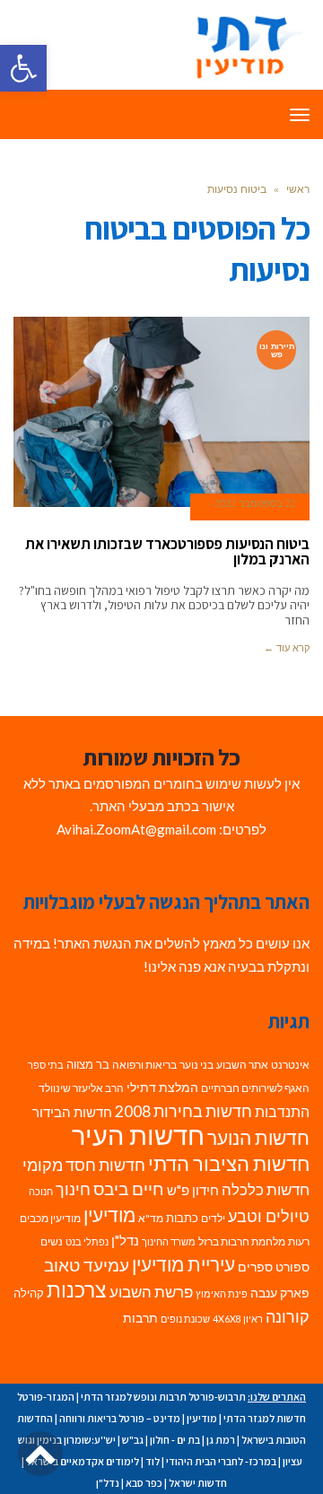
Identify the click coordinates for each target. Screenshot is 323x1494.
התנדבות (282, 1112)
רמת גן (220, 1439)
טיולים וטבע (269, 1216)
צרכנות (77, 1290)
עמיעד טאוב (86, 1264)
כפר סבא (144, 1483)
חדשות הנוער (258, 1137)
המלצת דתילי (162, 1087)
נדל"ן (125, 1240)
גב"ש (133, 1439)
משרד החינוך (169, 1241)
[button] (23, 68)
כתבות (182, 1217)
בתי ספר (46, 1064)
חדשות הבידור (72, 1112)
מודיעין (109, 1214)
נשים (51, 1241)
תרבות (140, 1318)
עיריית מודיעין (183, 1264)
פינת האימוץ (222, 1293)
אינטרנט (290, 1064)
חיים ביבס (128, 1188)
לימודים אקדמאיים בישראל (82, 1461)
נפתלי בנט (87, 1241)
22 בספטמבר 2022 (255, 503)
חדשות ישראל (198, 1483)
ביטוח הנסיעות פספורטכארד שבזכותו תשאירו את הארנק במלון (167, 551)
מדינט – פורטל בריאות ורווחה (119, 1418)
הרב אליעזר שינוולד (81, 1088)
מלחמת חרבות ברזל (241, 1241)
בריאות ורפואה (144, 1064)
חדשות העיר (138, 1134)
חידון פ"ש (193, 1190)
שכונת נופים (185, 1318)
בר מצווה (87, 1064)
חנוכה (41, 1191)
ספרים (255, 1267)
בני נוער (196, 1064)
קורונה (288, 1316)
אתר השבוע (242, 1064)
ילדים (213, 1218)
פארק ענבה (280, 1293)
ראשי (298, 189)
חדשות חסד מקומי (83, 1165)
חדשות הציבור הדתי (229, 1163)
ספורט (292, 1266)
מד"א (150, 1218)
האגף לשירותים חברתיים (255, 1088)
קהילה (28, 1293)
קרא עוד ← (287, 648)
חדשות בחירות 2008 (183, 1111)
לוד (152, 1461)
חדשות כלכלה (266, 1189)
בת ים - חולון (175, 1439)
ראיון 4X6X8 (238, 1318)
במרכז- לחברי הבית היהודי (221, 1461)
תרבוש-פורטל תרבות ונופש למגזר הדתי (163, 1396)
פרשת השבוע (151, 1291)
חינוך (73, 1189)
